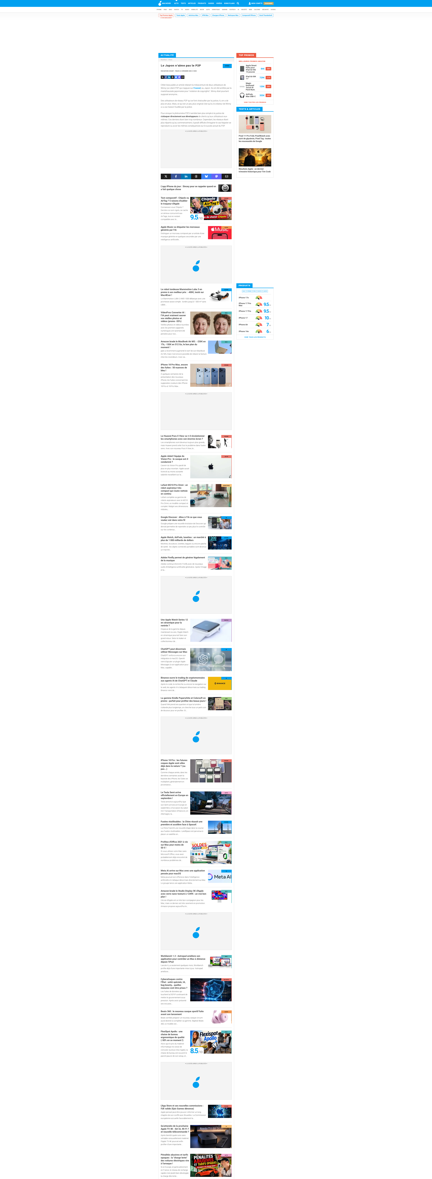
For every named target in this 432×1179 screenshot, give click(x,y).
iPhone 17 (243, 318)
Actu (176, 3)
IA (238, 9)
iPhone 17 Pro (245, 311)
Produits (202, 3)
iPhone (159, 9)
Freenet (197, 88)
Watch (176, 9)
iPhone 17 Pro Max (245, 304)
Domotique (216, 9)
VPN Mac (205, 15)
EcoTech (232, 9)
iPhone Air (243, 324)
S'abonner (268, 3)
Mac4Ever (164, 60)
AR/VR (202, 9)
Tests (183, 3)
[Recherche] (238, 3)
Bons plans (229, 3)
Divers (273, 9)
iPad (165, 9)
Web (250, 9)
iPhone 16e (244, 331)
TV (182, 9)
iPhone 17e (244, 297)
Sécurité (265, 9)
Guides (211, 3)
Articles (192, 3)
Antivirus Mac (193, 15)
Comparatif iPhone (249, 15)
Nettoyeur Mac (233, 15)
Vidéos (219, 3)
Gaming (224, 9)
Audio (187, 9)
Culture (257, 9)
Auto (208, 9)
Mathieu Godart (168, 71)
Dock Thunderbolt (265, 15)
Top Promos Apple (166, 15)
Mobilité (194, 9)
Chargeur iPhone (218, 15)
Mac (170, 9)
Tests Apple (180, 15)
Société (244, 9)
